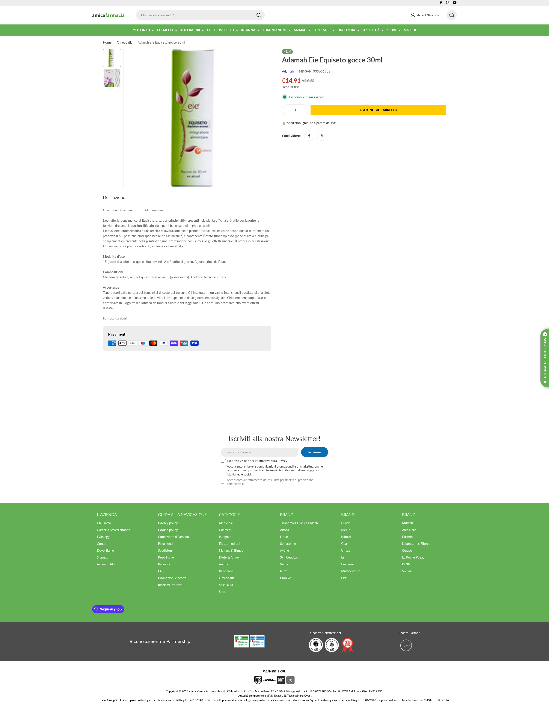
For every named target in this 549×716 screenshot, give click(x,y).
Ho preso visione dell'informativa (257, 461)
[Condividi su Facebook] (309, 135)
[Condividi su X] (322, 135)
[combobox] (200, 15)
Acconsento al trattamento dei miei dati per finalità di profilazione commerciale (270, 482)
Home (107, 42)
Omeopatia (124, 42)
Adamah (288, 71)
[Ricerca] (258, 15)
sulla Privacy (279, 461)
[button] (544, 358)
